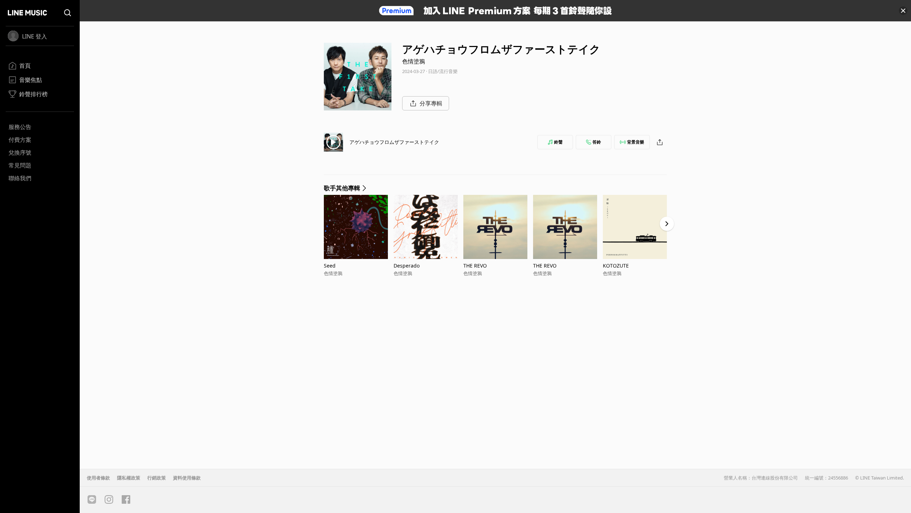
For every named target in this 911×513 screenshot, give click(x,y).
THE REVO (475, 266)
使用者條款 (98, 478)
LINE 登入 (34, 36)
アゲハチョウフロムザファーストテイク (394, 142)
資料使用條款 (187, 478)
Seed (330, 266)
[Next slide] (667, 224)
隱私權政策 (128, 478)
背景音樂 (635, 142)
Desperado (407, 266)
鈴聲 (558, 142)
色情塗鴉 (413, 61)
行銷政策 (156, 478)
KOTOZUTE (616, 266)
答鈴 (597, 142)
